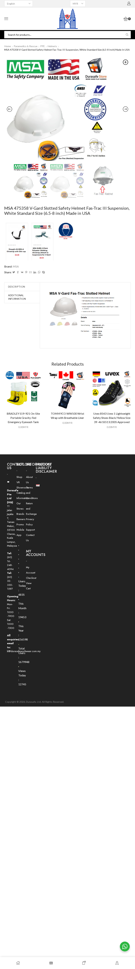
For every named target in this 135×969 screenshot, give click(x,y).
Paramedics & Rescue (25, 46)
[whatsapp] (39, 272)
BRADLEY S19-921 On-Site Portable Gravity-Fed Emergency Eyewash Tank (23, 418)
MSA (16, 266)
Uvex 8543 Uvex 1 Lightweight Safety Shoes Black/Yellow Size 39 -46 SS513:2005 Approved (111, 418)
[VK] (22, 272)
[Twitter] (14, 272)
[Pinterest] (26, 272)
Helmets (52, 46)
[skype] (43, 272)
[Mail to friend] (30, 272)
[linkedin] (35, 272)
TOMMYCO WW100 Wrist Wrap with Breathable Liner (67, 415)
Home (7, 46)
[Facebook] (18, 272)
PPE (42, 46)
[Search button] (127, 34)
